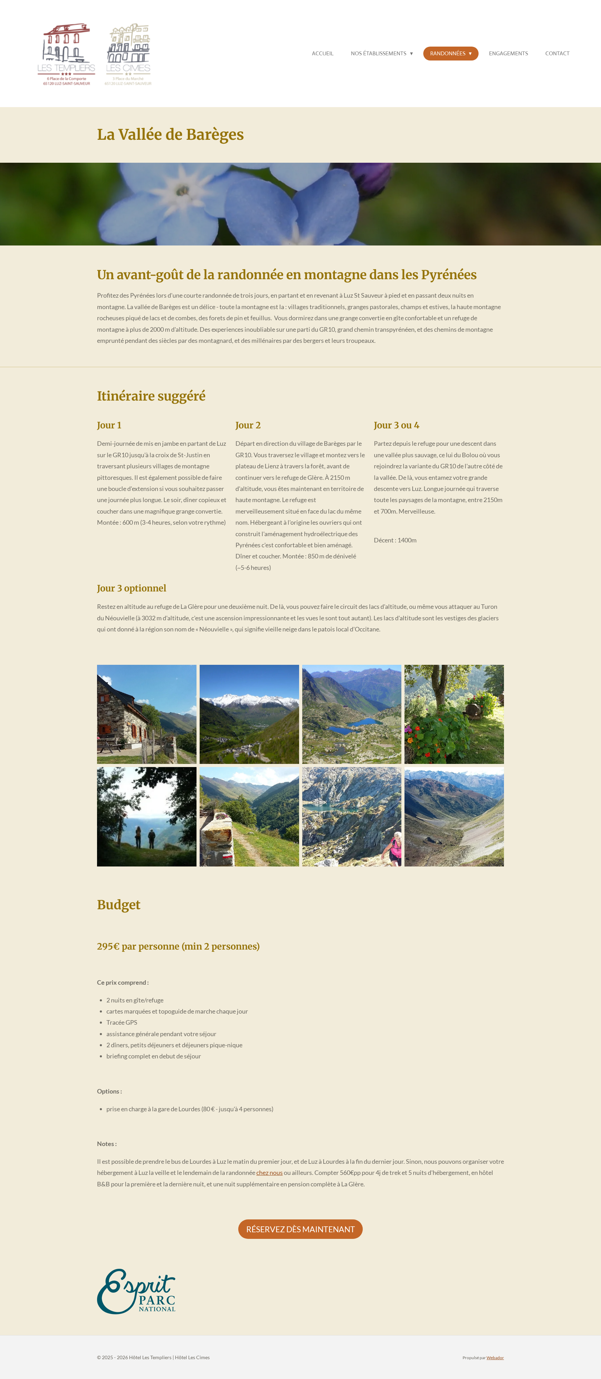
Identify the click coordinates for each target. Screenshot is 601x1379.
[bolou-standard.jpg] (454, 817)
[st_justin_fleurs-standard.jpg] (454, 714)
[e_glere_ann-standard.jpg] (351, 817)
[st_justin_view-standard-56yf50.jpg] (249, 714)
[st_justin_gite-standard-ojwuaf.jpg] (147, 714)
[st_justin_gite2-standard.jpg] (249, 817)
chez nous (269, 1172)
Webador (495, 1357)
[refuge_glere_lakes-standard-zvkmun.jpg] (351, 714)
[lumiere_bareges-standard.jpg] (147, 817)
